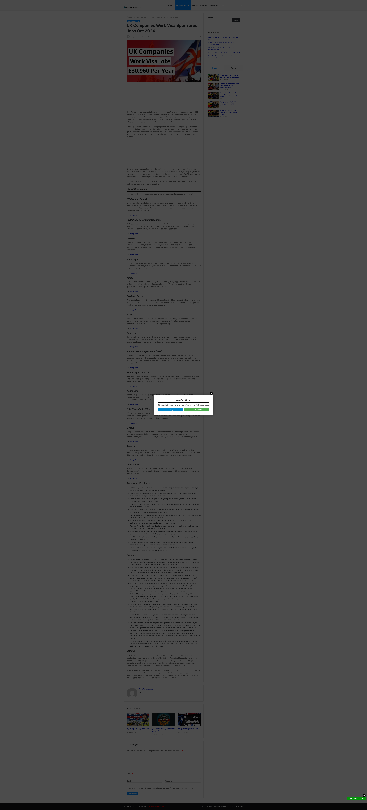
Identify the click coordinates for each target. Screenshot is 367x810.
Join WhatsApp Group (357, 798)
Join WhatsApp (197, 410)
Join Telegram (170, 410)
